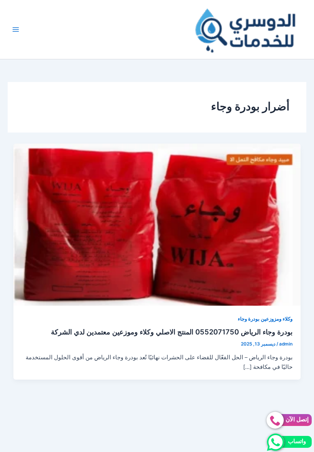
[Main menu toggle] (16, 29)
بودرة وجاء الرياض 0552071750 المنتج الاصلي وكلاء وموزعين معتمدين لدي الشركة (172, 332)
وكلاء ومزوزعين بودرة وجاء (265, 319)
